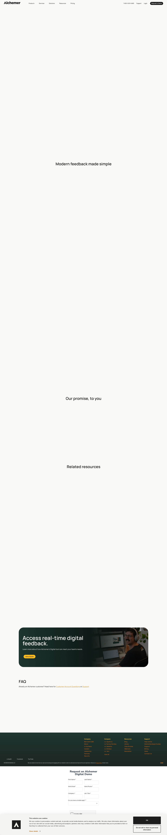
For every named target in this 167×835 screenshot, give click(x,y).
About (86, 744)
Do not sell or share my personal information (147, 829)
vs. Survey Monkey (110, 744)
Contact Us (148, 754)
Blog (125, 742)
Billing (146, 749)
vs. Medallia (108, 746)
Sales (146, 751)
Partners (87, 754)
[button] (32, 3)
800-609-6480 (89, 742)
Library (126, 744)
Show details (33, 831)
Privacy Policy (99, 762)
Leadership (87, 751)
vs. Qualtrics (108, 742)
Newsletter (127, 751)
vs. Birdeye (107, 749)
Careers (86, 749)
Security (87, 756)
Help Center (148, 742)
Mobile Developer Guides (152, 744)
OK (147, 820)
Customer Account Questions (68, 686)
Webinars (127, 749)
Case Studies (128, 746)
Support (85, 686)
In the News (88, 746)
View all (106, 754)
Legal (161, 762)
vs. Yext (106, 751)
